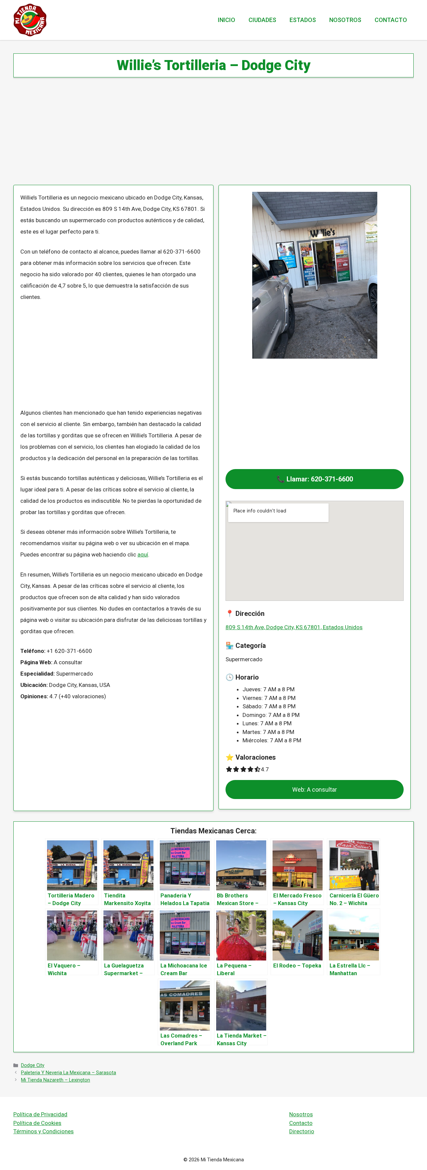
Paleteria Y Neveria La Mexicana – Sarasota (68, 1073)
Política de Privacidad (40, 1114)
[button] (315, 479)
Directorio (301, 1131)
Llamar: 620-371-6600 (320, 479)
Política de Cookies (37, 1123)
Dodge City (32, 1065)
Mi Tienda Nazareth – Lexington (55, 1080)
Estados (303, 19)
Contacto (391, 19)
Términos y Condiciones (43, 1131)
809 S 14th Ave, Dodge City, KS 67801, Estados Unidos (294, 627)
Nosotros (345, 19)
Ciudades (262, 19)
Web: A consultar (314, 789)
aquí (142, 554)
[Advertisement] (213, 135)
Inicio (226, 19)
